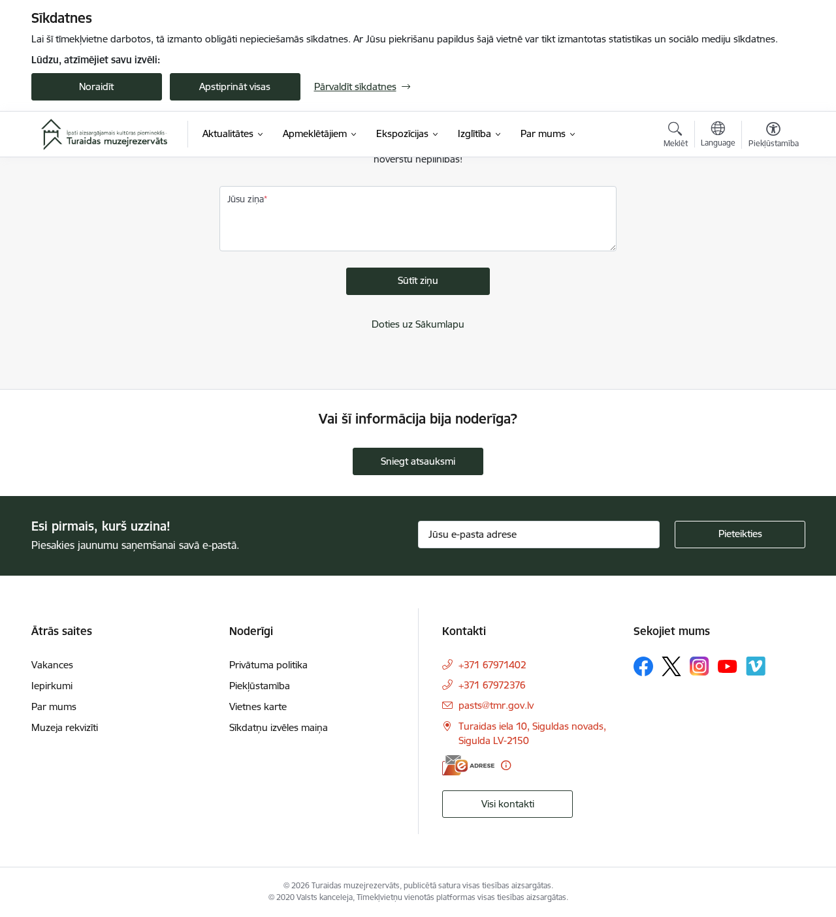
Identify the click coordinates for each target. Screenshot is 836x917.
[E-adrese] (468, 765)
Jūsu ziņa (245, 199)
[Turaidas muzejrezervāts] (104, 134)
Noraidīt (96, 86)
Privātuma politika (268, 665)
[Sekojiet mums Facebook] (643, 666)
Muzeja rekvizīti (64, 727)
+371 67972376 (492, 685)
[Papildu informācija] (506, 765)
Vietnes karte (258, 706)
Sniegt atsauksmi (418, 461)
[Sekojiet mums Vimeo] (755, 666)
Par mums (53, 706)
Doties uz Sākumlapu (418, 324)
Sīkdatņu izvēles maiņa (278, 727)
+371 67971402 (492, 665)
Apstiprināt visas (234, 86)
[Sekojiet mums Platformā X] (671, 666)
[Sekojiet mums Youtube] (727, 666)
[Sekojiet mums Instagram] (699, 666)
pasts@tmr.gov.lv (496, 705)
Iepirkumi (51, 685)
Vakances (52, 665)
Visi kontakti (507, 804)
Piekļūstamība (259, 685)
